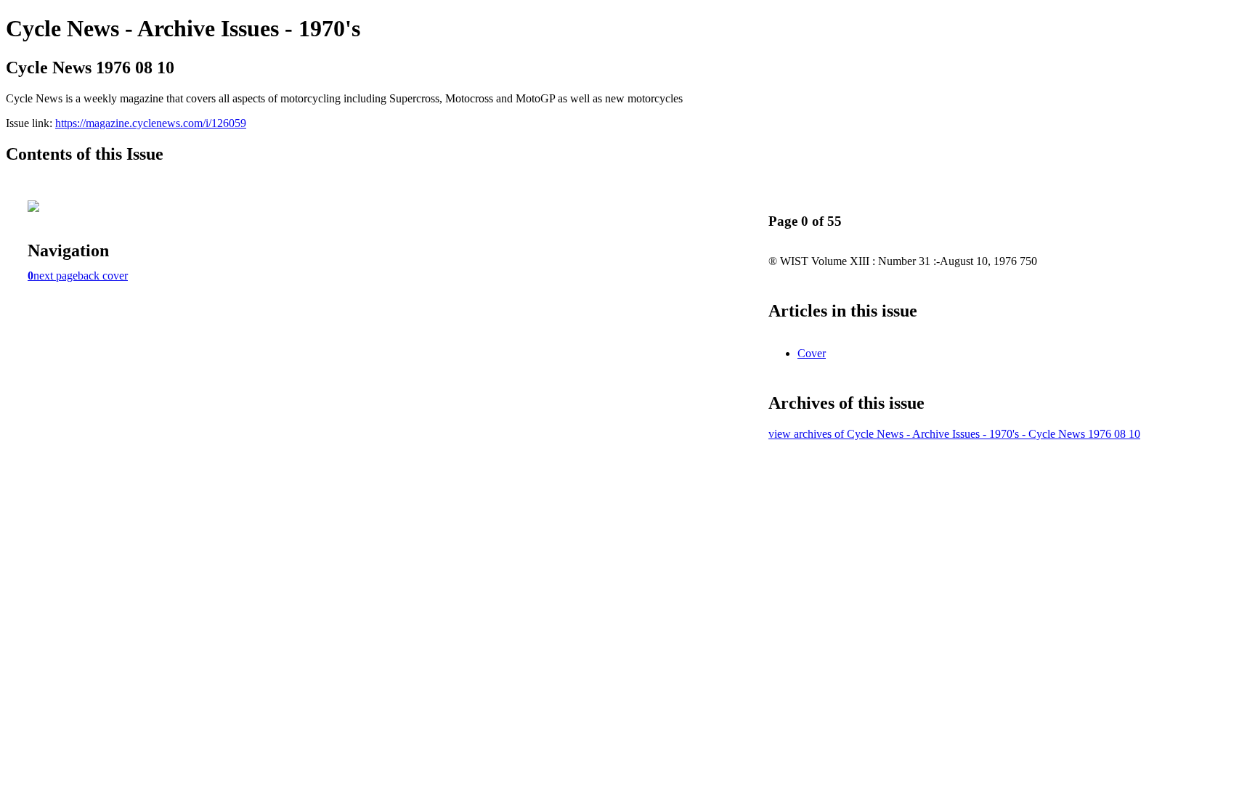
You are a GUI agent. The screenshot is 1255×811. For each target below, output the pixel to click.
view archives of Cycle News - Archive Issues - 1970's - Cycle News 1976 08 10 (954, 434)
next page (55, 275)
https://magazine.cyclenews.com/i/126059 (150, 123)
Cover (811, 353)
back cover (103, 275)
